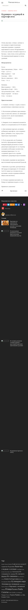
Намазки (22, 584)
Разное (15, 589)
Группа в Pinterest (10, 215)
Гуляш (23, 569)
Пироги (7, 586)
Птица (8, 589)
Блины (10, 564)
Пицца (3, 589)
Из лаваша (11, 574)
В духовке (11, 566)
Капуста (7, 579)
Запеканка (15, 571)
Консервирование (4, 581)
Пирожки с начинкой (17, 586)
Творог (3, 595)
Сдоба (13, 592)
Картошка (15, 579)
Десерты (3, 571)
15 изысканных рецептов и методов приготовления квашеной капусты (16, 233)
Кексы (21, 579)
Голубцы (18, 569)
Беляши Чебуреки (4, 564)
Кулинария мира (18, 581)
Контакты (4, 602)
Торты (12, 595)
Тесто (8, 595)
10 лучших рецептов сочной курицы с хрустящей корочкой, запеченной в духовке (16, 343)
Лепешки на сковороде (10, 584)
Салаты (4, 592)
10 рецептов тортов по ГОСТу (16, 451)
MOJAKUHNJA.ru (13, 600)
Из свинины (12, 576)
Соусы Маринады (19, 592)
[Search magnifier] (26, 5)
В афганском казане (18, 564)
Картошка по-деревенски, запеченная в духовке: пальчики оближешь (15, 224)
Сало (10, 592)
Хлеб (21, 595)
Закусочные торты (8, 571)
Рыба (20, 589)
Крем (9, 581)
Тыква (17, 595)
